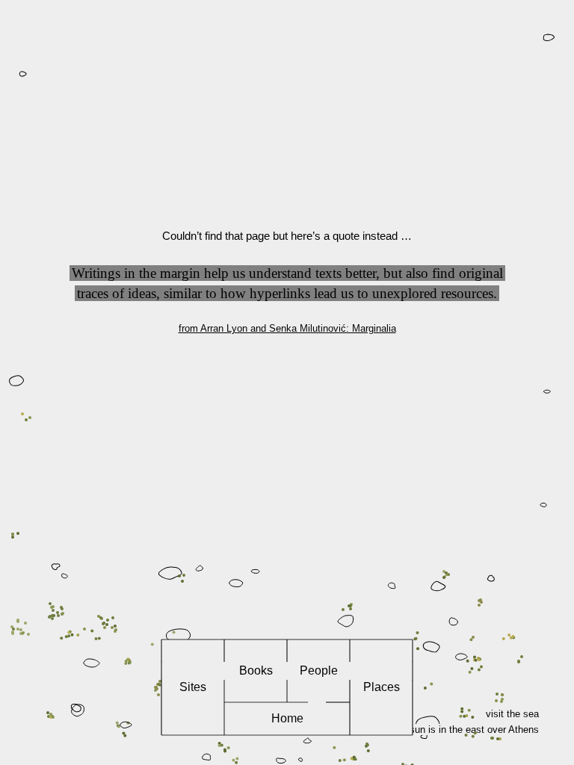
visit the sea (512, 713)
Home (287, 718)
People (319, 670)
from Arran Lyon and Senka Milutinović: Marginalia (287, 328)
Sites (192, 687)
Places (381, 687)
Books (256, 670)
